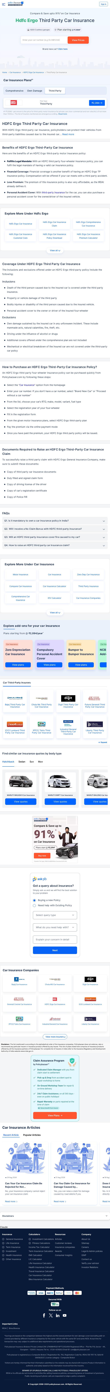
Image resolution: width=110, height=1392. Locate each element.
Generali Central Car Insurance (19, 1004)
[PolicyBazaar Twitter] (51, 1315)
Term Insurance (13, 1247)
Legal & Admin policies (92, 1251)
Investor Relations (89, 1267)
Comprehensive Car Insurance (20, 598)
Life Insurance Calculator (40, 1263)
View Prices (78, 40)
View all (54, 250)
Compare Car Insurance (20, 586)
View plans (18, 664)
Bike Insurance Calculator (40, 1279)
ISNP (83, 1255)
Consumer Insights (63, 1255)
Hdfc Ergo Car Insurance (20, 223)
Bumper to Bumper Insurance (81, 652)
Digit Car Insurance (90, 984)
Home (4, 72)
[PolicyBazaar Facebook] (44, 1315)
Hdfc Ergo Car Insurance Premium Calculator (88, 236)
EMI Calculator (35, 1255)
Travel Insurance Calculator (41, 1271)
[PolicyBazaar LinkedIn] (57, 1315)
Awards (58, 1251)
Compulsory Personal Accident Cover (49, 654)
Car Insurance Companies (88, 598)
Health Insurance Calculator (41, 1267)
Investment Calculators (43, 1239)
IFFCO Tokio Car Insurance (19, 1024)
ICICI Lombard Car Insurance (90, 1004)
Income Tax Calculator (39, 1247)
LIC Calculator (35, 1259)
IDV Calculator (54, 598)
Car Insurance (15, 72)
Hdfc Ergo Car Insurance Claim (54, 224)
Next (55, 950)
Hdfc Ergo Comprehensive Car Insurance (88, 224)
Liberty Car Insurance (90, 1024)
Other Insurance (13, 1259)
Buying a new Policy (49, 900)
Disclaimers (8, 1216)
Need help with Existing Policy (55, 905)
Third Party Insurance (88, 586)
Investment (11, 1251)
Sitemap (85, 1243)
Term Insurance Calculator (41, 1251)
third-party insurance (53, 192)
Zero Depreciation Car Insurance (17, 652)
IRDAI (4, 1328)
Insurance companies (65, 1247)
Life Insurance (12, 1243)
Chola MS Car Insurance (55, 984)
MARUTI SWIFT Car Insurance (60, 795)
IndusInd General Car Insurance (54, 1024)
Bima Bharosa (14, 1328)
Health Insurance (14, 1255)
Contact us (86, 1259)
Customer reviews (63, 1243)
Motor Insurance (20, 574)
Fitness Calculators (41, 1243)
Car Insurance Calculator (54, 586)
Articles (58, 1239)
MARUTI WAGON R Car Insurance (21, 795)
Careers (85, 1247)
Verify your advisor (90, 1263)
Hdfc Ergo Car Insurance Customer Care (20, 236)
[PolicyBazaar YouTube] (64, 1315)
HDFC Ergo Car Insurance (33, 72)
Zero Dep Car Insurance (88, 574)
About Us (85, 1239)
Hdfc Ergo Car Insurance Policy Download (54, 236)
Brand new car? (55, 49)
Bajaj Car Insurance (19, 984)
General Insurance (14, 1239)
